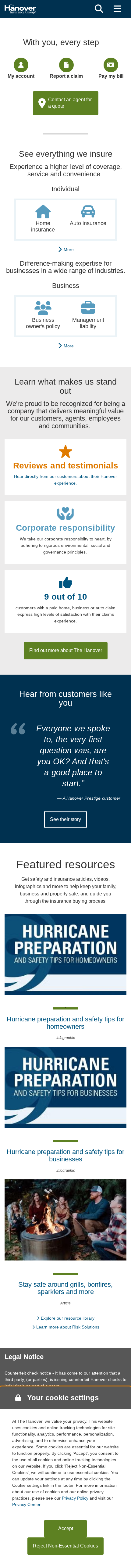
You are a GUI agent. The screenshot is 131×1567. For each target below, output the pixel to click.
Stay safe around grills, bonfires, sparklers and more (65, 1288)
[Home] (20, 8)
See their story (65, 819)
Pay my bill (110, 76)
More (68, 249)
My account (21, 76)
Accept (65, 1528)
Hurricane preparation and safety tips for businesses (65, 1155)
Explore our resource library (67, 1318)
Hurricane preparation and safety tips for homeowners (65, 1022)
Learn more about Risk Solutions (67, 1327)
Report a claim (66, 76)
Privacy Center (26, 1504)
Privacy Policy (75, 1498)
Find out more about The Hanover (65, 650)
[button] (99, 9)
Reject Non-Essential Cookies (65, 1545)
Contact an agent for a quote (70, 103)
